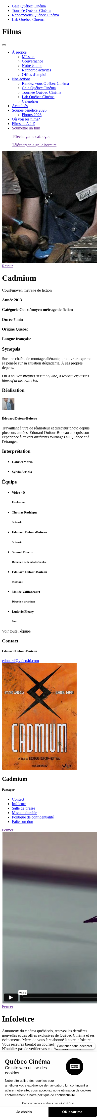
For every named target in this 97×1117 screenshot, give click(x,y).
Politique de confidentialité (33, 817)
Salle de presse (23, 808)
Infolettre (19, 804)
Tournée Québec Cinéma (31, 10)
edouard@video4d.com (20, 661)
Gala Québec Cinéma (29, 6)
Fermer (7, 830)
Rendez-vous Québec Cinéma (35, 15)
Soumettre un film (26, 128)
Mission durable (24, 813)
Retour (7, 266)
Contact (18, 799)
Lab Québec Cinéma (28, 19)
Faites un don (22, 821)
